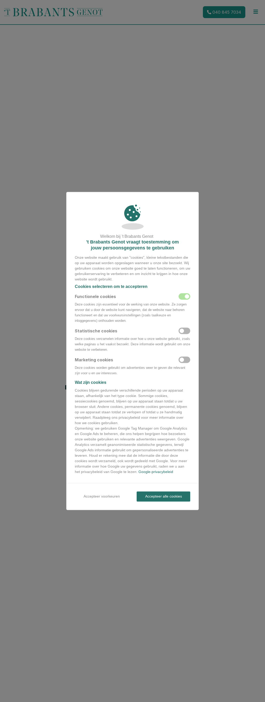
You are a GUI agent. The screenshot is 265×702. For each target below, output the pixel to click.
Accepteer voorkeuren (102, 496)
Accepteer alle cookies (163, 496)
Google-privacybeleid (155, 472)
